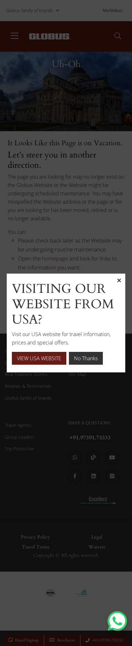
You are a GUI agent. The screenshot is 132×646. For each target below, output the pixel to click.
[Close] (119, 280)
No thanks (86, 358)
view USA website (39, 358)
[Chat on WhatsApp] (117, 621)
